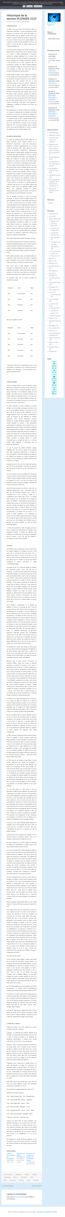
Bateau (35, 1174)
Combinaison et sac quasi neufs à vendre (54, 164)
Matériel (51, 318)
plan (29, 1180)
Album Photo (53, 219)
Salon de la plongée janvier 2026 (54, 190)
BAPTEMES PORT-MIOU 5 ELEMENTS (52, 97)
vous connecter (20, 1197)
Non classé (52, 328)
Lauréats (53, 310)
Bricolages (52, 271)
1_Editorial (52, 214)
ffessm (16, 1177)
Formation (24, 1177)
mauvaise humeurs (55, 321)
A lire (50, 216)
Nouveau (52, 330)
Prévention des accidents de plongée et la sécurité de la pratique (30, 1157)
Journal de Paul (8, 1174)
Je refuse (29, 6)
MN (6, 1180)
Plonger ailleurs (54, 347)
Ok (24, 6)
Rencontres (54, 316)
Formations (54, 242)
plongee (36, 1180)
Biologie (51, 263)
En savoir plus (38, 6)
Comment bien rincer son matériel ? (53, 140)
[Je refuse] (63, 4)
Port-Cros (54, 256)
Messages (52, 325)
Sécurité (51, 351)
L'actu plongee (53, 299)
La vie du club (53, 304)
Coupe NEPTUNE (54, 282)
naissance (13, 1180)
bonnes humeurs (54, 266)
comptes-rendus (54, 278)
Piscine (22, 1180)
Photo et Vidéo (54, 342)
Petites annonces (54, 338)
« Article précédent (7, 1186)
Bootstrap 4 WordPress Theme (47, 1212)
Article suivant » (37, 1186)
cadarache (7, 1177)
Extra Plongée (55, 237)
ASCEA (27, 1174)
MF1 (32, 1177)
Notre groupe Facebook (51, 24)
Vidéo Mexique (54, 132)
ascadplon (19, 1174)
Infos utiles (52, 289)
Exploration (52, 58)
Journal (51, 292)
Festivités (54, 308)
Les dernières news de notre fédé (53, 170)
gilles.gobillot (25, 21)
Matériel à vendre (54, 135)
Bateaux (53, 221)
